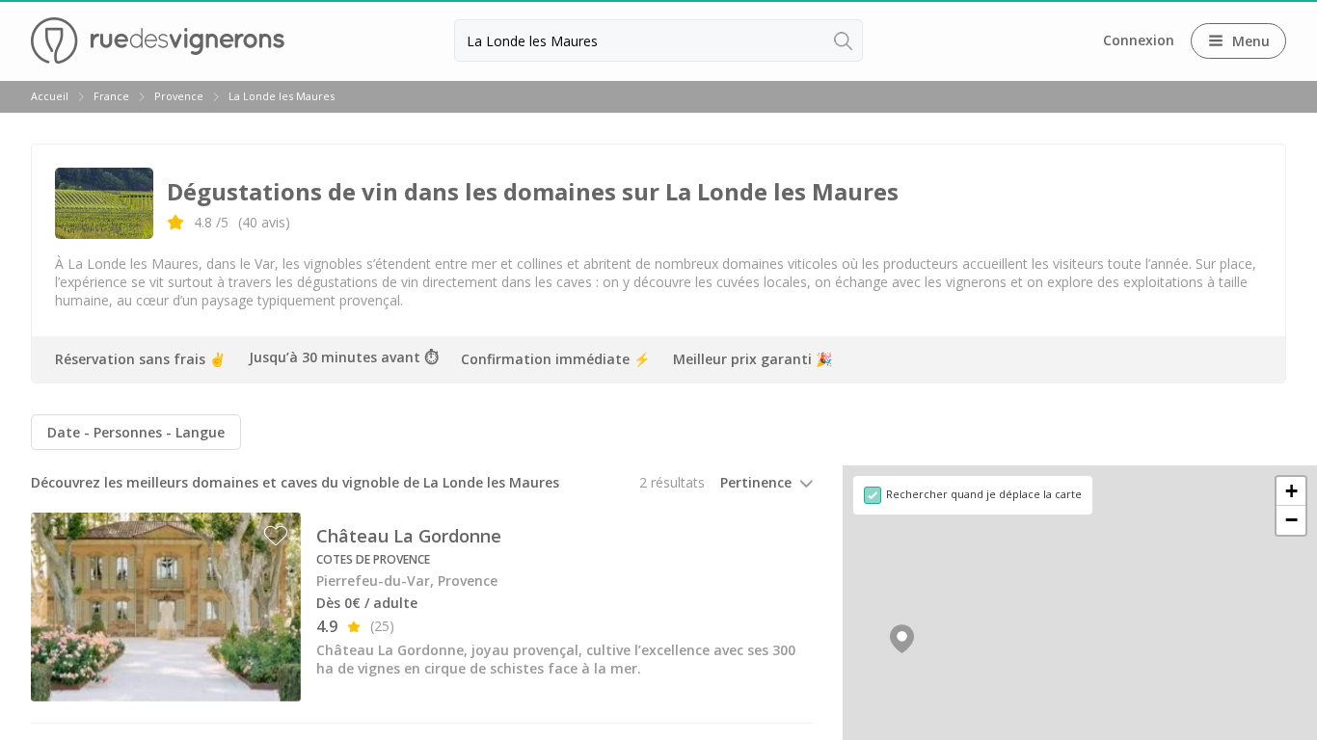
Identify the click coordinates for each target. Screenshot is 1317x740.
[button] (902, 638)
